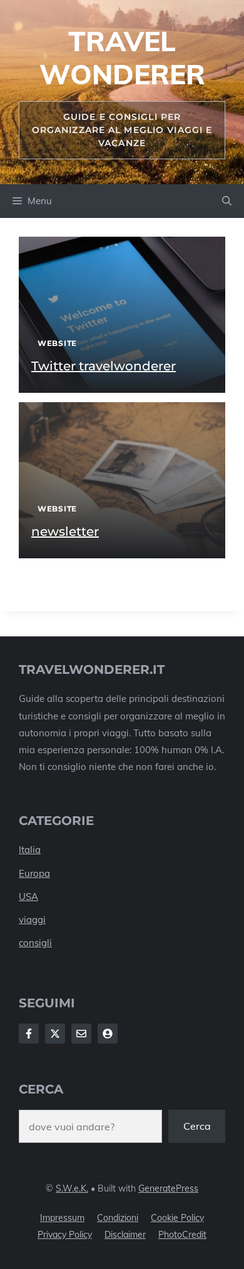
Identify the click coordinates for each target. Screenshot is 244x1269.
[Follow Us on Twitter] (55, 1034)
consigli (35, 943)
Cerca (197, 1126)
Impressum (62, 1217)
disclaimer (125, 1234)
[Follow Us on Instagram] (81, 1034)
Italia (30, 850)
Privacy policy (65, 1234)
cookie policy (177, 1217)
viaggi (32, 920)
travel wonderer (122, 57)
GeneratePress (168, 1188)
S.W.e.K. (72, 1188)
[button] (227, 201)
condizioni (117, 1217)
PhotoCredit (182, 1234)
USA (28, 896)
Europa (34, 873)
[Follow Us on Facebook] (29, 1034)
